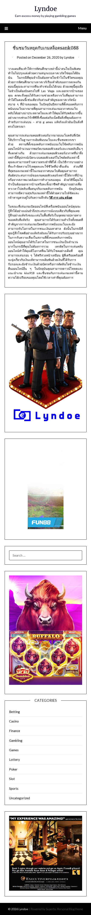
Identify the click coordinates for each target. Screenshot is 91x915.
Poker (13, 769)
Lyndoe (45, 9)
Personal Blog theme (70, 909)
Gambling (15, 740)
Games (14, 750)
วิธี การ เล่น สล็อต (60, 197)
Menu (82, 28)
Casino (14, 721)
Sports (13, 788)
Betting (14, 712)
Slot (12, 779)
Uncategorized (19, 798)
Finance (14, 731)
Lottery (14, 759)
